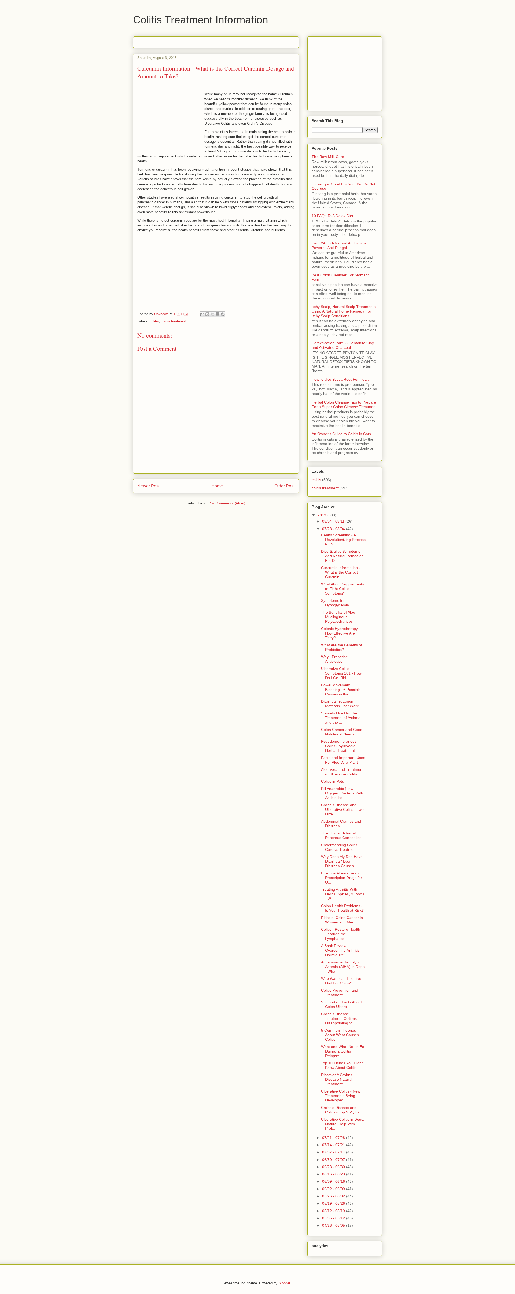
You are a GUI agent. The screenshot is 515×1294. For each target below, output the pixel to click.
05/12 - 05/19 (334, 1211)
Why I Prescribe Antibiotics (334, 659)
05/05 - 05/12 (334, 1218)
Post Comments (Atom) (226, 503)
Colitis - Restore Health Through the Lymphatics (340, 934)
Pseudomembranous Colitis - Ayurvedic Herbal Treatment (338, 746)
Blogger (284, 1283)
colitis (154, 321)
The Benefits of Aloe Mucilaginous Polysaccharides (338, 617)
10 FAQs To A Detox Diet (332, 216)
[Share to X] (212, 314)
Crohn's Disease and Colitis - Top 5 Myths (340, 1109)
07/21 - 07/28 (334, 1137)
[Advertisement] (200, 41)
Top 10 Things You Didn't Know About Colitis (342, 1065)
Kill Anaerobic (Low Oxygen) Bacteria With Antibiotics (342, 793)
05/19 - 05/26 (334, 1203)
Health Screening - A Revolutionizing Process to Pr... (343, 539)
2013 (322, 515)
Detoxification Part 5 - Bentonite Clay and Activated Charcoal (343, 345)
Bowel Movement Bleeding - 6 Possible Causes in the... (341, 689)
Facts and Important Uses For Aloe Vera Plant (343, 760)
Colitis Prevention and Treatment (339, 992)
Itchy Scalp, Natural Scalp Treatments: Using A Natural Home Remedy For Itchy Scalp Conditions (344, 311)
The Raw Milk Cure (328, 157)
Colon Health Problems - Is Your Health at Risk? (342, 908)
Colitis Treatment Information (200, 19)
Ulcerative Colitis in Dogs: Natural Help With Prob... (342, 1124)
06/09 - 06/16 (334, 1181)
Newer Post (148, 486)
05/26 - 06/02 (334, 1196)
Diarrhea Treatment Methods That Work (340, 703)
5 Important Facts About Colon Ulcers (341, 1004)
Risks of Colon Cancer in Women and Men (342, 919)
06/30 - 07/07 (334, 1159)
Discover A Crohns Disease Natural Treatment (336, 1079)
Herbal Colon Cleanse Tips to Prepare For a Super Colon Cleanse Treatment (344, 404)
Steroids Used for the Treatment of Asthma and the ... (340, 717)
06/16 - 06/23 (334, 1174)
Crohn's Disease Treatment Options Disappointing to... (339, 1018)
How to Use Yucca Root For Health (341, 379)
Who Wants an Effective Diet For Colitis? (341, 980)
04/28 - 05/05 (334, 1225)
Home (217, 486)
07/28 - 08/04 (334, 529)
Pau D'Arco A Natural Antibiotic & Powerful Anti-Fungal (339, 245)
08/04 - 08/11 (333, 521)
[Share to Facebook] (217, 314)
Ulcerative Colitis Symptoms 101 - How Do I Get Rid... (341, 673)
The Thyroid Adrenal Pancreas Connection (341, 835)
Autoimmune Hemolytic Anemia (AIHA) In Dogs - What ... (343, 966)
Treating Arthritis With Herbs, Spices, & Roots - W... (342, 894)
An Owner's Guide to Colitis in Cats (341, 434)
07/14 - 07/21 (334, 1145)
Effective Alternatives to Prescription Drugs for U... (341, 877)
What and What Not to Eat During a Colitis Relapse (343, 1051)
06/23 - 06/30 (334, 1167)
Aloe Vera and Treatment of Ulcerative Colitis (342, 771)
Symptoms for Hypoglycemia (335, 602)
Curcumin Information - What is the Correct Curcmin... (340, 572)
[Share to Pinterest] (222, 314)
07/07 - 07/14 (334, 1152)
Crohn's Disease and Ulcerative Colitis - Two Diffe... (342, 809)
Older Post (284, 486)
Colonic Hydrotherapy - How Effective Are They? (340, 633)
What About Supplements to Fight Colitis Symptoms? (342, 588)
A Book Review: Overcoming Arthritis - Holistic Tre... (341, 950)
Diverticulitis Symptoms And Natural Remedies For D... (342, 556)
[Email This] (202, 314)
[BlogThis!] (207, 314)
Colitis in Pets (332, 781)
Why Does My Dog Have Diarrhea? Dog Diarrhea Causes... (342, 861)
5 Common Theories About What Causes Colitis (340, 1035)
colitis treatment (173, 321)
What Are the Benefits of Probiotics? (341, 647)
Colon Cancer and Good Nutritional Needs (341, 731)
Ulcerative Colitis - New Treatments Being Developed (340, 1095)
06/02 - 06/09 (334, 1189)
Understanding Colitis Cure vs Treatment (339, 847)
